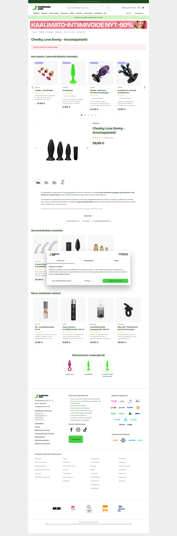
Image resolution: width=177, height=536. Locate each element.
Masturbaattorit (68, 477)
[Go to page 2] (85, 115)
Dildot (65, 458)
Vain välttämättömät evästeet (61, 281)
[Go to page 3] (88, 115)
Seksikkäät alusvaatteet (42, 477)
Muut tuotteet (54, 13)
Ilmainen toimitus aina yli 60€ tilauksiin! (88, 1)
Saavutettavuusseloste (42, 440)
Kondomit (79, 13)
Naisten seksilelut (40, 466)
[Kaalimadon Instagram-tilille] (78, 430)
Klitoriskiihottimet (69, 466)
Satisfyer (65, 470)
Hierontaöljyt (95, 484)
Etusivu (35, 32)
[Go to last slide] (32, 87)
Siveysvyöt (122, 462)
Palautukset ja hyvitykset (42, 430)
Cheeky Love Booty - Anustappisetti (109, 130)
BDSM (72, 13)
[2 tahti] (95, 138)
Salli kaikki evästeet (115, 281)
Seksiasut (44, 13)
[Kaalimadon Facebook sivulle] (71, 430)
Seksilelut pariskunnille (42, 470)
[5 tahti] (102, 138)
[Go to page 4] (92, 115)
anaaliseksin (71, 192)
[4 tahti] (100, 138)
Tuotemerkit (98, 13)
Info (105, 13)
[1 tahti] (93, 138)
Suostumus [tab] (60, 260)
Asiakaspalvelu (139, 13)
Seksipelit (122, 481)
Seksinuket (122, 473)
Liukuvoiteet (88, 13)
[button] (108, 7)
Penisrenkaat (95, 462)
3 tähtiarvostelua (108, 138)
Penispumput (95, 458)
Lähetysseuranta (40, 437)
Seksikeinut (122, 470)
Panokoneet (123, 477)
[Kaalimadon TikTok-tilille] (85, 430)
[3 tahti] (97, 138)
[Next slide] (144, 87)
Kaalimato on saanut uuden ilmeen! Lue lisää (88, 17)
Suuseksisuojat (95, 477)
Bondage (93, 466)
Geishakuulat (95, 488)
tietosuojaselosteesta (62, 274)
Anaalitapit (122, 458)
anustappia (115, 192)
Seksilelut (36, 13)
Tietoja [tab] (116, 260)
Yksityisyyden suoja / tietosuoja (44, 433)
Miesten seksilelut (40, 462)
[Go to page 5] (95, 115)
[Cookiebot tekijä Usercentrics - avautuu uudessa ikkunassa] (120, 254)
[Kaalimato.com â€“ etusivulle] (41, 396)
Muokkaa (87, 281)
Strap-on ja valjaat (125, 466)
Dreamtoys (96, 123)
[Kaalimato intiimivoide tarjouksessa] (88, 25)
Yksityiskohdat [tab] (88, 260)
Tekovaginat (67, 473)
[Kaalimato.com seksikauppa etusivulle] (49, 7)
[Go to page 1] (81, 115)
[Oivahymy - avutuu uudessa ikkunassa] (105, 508)
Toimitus (128, 13)
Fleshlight (66, 481)
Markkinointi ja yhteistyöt (42, 443)
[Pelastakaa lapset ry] (57, 508)
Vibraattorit (64, 13)
